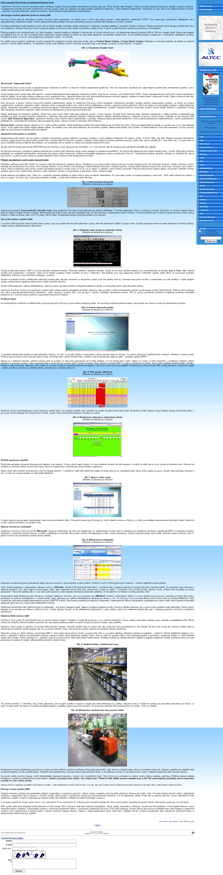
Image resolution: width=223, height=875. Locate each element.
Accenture (204, 206)
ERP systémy (211, 128)
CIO (201, 213)
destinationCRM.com (208, 179)
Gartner (203, 200)
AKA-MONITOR (206, 168)
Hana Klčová (173, 821)
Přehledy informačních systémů (211, 122)
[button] (211, 28)
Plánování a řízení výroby (211, 132)
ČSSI (202, 137)
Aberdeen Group (206, 220)
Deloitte (203, 203)
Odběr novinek (206, 6)
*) (11, 862)
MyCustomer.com (207, 182)
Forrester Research (207, 217)
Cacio (202, 158)
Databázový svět (206, 175)
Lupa (202, 165)
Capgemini (204, 210)
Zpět (97, 825)
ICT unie (203, 154)
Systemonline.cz (206, 147)
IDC (201, 196)
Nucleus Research (207, 189)
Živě (201, 161)
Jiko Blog (204, 172)
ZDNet (202, 186)
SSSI (202, 140)
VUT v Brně (204, 144)
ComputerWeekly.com (208, 193)
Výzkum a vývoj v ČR (208, 151)
